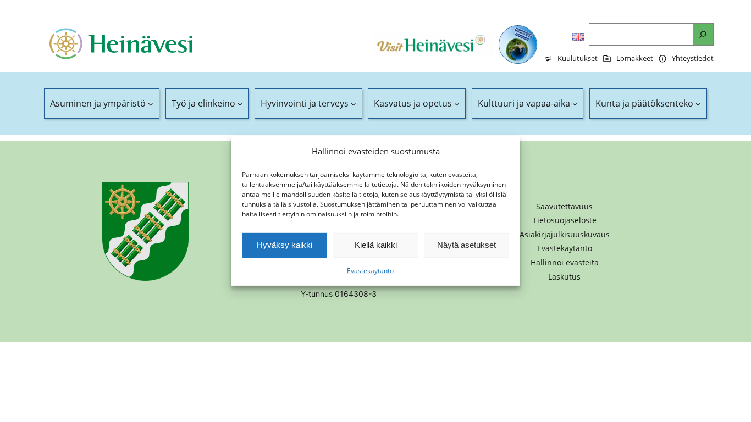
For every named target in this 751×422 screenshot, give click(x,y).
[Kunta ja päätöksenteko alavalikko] (698, 104)
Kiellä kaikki (376, 244)
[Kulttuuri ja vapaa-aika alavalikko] (575, 104)
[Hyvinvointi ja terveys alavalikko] (353, 104)
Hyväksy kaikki (284, 244)
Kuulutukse (576, 58)
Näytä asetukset (466, 244)
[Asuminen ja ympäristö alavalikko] (150, 104)
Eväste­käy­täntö (370, 270)
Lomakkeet (634, 58)
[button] (565, 263)
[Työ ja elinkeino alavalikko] (240, 104)
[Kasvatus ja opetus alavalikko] (457, 104)
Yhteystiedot (693, 58)
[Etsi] (703, 34)
